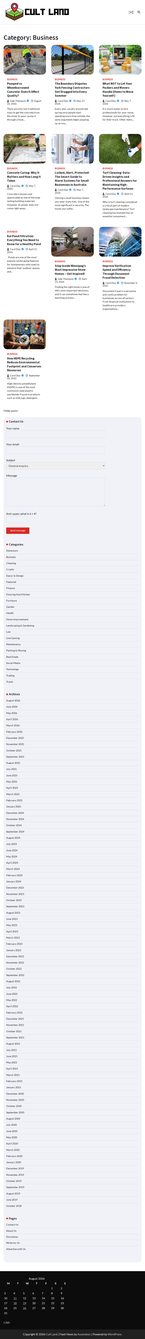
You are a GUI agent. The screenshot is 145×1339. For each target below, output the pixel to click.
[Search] (138, 12)
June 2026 (12, 706)
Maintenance (13, 644)
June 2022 (12, 993)
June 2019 (12, 1199)
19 (24, 1303)
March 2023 (13, 937)
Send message (17, 530)
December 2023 (15, 887)
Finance (10, 588)
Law (8, 631)
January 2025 (13, 806)
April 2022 (12, 1006)
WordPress (114, 1334)
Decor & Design (15, 575)
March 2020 (13, 1149)
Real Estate (12, 656)
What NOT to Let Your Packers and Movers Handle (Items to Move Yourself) (118, 90)
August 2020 (13, 1118)
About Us (11, 1230)
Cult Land (51, 1334)
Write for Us (13, 1242)
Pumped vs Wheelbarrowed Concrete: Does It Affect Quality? (23, 90)
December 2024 (15, 812)
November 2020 (15, 1099)
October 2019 (14, 1181)
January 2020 (13, 1162)
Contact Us (12, 1224)
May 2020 (11, 1137)
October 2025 (14, 750)
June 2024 (12, 850)
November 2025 (15, 744)
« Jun (7, 1322)
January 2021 (13, 1087)
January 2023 (13, 950)
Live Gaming (13, 638)
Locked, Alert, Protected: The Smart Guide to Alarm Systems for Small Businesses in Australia (72, 179)
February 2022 (14, 1012)
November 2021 (15, 1025)
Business (12, 79)
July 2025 (11, 769)
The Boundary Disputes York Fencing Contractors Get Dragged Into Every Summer (72, 90)
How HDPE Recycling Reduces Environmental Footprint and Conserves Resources (24, 364)
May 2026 (11, 713)
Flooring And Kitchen (18, 594)
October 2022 (14, 968)
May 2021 (11, 1062)
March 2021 (13, 1075)
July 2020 (11, 1124)
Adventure (12, 550)
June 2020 (12, 1131)
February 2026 (14, 731)
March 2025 (13, 794)
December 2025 (15, 738)
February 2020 (14, 1156)
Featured (11, 582)
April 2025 (12, 787)
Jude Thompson (18, 101)
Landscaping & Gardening (20, 625)
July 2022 (11, 987)
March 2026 (13, 725)
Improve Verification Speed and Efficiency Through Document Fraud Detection (117, 272)
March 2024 (13, 869)
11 (15, 1298)
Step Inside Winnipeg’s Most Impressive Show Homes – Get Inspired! (70, 270)
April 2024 (12, 862)
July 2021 (11, 1050)
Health (10, 613)
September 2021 (15, 1037)
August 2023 (13, 912)
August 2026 (13, 700)
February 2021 (14, 1081)
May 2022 (11, 1000)
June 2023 (12, 919)
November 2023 (15, 894)
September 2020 (15, 1112)
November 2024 (15, 819)
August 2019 (13, 1193)
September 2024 (15, 831)
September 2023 (15, 906)
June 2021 (12, 1056)
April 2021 (12, 1068)
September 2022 (15, 975)
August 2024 (13, 837)
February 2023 (14, 943)
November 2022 (15, 962)
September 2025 (15, 756)
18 (15, 1303)
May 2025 (11, 781)
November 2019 (15, 1174)
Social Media (13, 663)
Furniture (11, 600)
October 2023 (14, 900)
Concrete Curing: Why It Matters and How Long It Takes (24, 177)
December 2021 (15, 1018)
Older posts (11, 410)
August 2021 (13, 1043)
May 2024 (11, 856)
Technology (12, 669)
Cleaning (11, 563)
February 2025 (14, 800)
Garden (10, 606)
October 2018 (14, 1206)
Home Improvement (17, 619)
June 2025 (12, 775)
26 (24, 1308)
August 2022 (13, 981)
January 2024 (13, 881)
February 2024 (14, 875)
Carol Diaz (63, 101)
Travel (9, 681)
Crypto (10, 569)
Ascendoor (84, 1334)
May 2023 (11, 925)
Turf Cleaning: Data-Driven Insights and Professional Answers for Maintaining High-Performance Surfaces (120, 181)
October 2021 (14, 1031)
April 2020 (12, 1143)
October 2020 (14, 1106)
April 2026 (12, 719)
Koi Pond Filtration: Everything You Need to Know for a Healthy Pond (24, 240)
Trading (10, 675)
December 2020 (15, 1093)
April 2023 (12, 931)
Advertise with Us (16, 1249)
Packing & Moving (16, 650)
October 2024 (14, 825)
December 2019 (15, 1168)
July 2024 (11, 844)
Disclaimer (12, 1236)
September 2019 (15, 1187)
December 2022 (15, 956)
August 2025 (13, 762)
